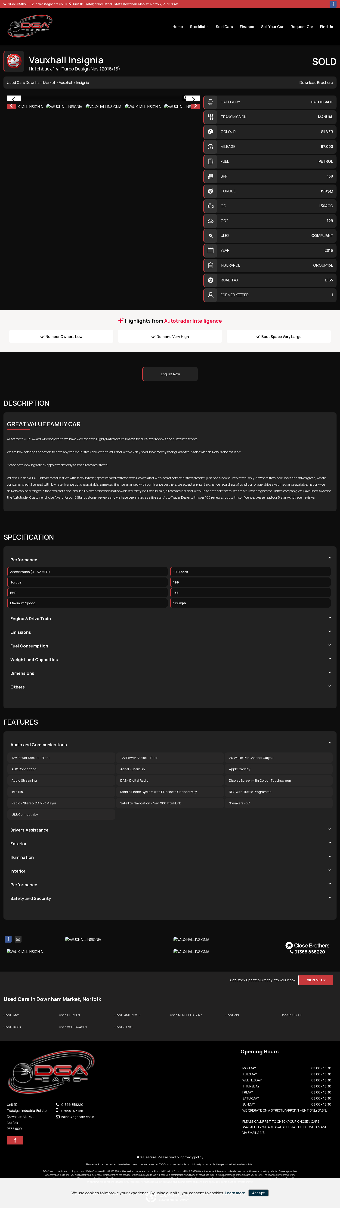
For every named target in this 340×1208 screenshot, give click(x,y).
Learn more (235, 1192)
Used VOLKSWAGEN (73, 1027)
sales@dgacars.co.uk (51, 4)
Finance (247, 26)
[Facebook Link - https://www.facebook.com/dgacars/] (333, 4)
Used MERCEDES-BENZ (186, 1015)
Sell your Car (272, 26)
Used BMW (11, 1015)
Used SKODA (12, 1027)
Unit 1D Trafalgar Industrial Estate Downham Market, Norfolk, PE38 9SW (125, 4)
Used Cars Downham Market (31, 82)
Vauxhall (66, 82)
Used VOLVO (123, 1027)
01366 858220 (17, 4)
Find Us (326, 26)
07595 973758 (72, 1111)
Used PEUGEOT (291, 1015)
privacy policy (192, 1157)
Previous (11, 106)
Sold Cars (224, 26)
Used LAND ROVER (127, 1015)
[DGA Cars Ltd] (30, 26)
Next (195, 106)
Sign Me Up (316, 980)
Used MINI (233, 1015)
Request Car (302, 26)
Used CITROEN (69, 1015)
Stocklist (198, 26)
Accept (258, 1192)
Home (178, 26)
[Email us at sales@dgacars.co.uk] (18, 939)
